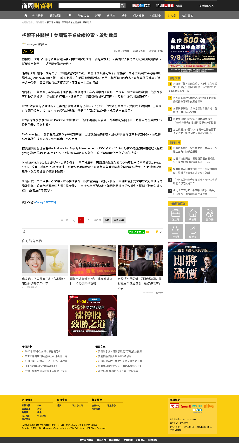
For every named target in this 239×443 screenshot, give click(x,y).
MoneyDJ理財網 (45, 202)
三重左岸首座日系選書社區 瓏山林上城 (46, 356)
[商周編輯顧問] (197, 410)
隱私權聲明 (114, 440)
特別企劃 (41, 415)
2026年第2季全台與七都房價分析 (43, 351)
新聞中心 (140, 440)
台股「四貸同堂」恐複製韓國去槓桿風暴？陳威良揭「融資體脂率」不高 (140, 283)
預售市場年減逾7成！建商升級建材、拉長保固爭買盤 (91, 281)
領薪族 (175, 219)
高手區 (193, 237)
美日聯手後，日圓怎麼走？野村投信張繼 (120, 351)
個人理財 (26, 415)
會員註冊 (203, 5)
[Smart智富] (186, 406)
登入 (211, 5)
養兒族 (210, 219)
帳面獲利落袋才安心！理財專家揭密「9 (119, 366)
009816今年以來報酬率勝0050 (41, 366)
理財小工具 (77, 405)
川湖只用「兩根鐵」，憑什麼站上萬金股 (46, 361)
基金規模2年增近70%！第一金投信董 (118, 371)
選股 (59, 405)
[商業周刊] (174, 405)
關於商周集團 (86, 440)
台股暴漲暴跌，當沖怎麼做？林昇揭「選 (120, 361)
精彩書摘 (26, 419)
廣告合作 (101, 440)
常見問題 (96, 409)
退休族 (175, 237)
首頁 (28, 15)
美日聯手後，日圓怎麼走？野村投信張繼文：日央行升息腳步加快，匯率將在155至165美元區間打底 (192, 87)
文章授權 (128, 440)
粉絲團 (179, 5)
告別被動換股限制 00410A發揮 (114, 356)
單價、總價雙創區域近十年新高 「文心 (46, 371)
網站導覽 (152, 440)
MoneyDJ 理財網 (35, 44)
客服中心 (111, 405)
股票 (39, 409)
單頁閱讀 (118, 220)
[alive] (209, 405)
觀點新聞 (26, 405)
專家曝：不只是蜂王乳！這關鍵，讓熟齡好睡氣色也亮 (44, 281)
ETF (39, 405)
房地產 (25, 412)
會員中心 (96, 405)
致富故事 (26, 409)
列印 (161, 231)
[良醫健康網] (197, 405)
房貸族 (193, 219)
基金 (39, 412)
